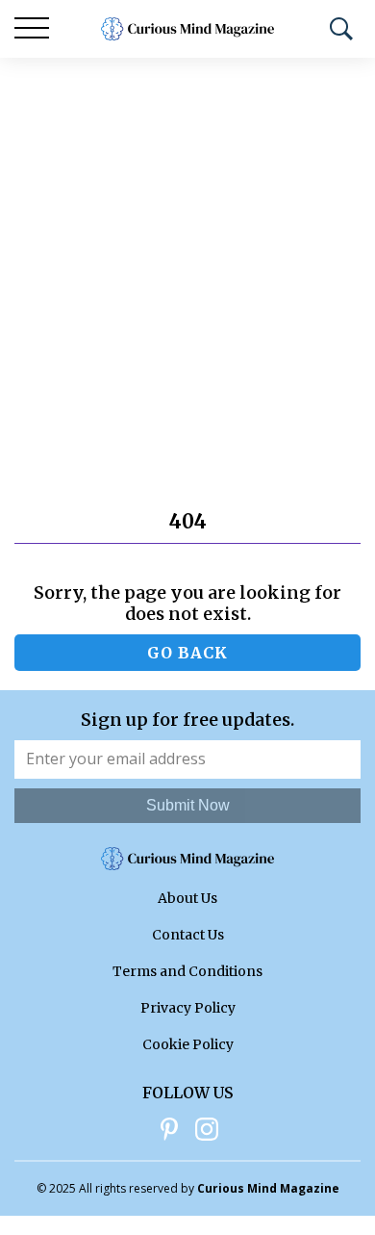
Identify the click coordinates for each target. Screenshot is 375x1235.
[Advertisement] (187, 255)
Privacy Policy (188, 1007)
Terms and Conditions (187, 971)
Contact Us (188, 934)
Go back (187, 652)
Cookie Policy (188, 1044)
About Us (187, 898)
